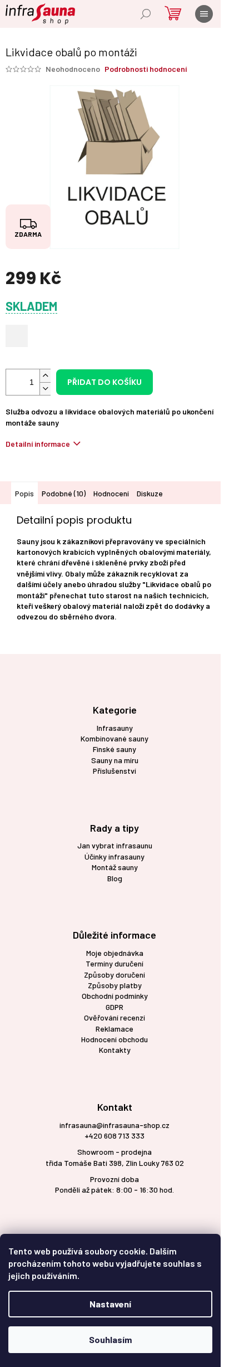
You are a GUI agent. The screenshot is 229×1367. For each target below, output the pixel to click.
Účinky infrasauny (114, 856)
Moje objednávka (114, 953)
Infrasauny (115, 728)
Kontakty (115, 1049)
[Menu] (204, 14)
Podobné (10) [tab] (64, 493)
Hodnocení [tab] (111, 493)
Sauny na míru (114, 760)
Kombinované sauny (114, 738)
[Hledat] (146, 14)
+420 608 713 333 (114, 1135)
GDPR (114, 1007)
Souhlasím (110, 1339)
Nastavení (110, 1303)
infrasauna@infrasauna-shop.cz (114, 1125)
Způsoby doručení (114, 974)
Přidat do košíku (104, 382)
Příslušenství (114, 770)
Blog (114, 878)
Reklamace (114, 1028)
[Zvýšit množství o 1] (45, 375)
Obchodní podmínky (115, 995)
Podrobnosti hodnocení (145, 69)
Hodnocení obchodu (114, 1039)
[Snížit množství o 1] (45, 388)
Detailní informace (38, 443)
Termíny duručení (114, 963)
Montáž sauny (115, 867)
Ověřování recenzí (114, 1017)
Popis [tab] (24, 493)
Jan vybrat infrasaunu (114, 845)
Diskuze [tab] (150, 493)
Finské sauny (114, 749)
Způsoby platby (115, 985)
